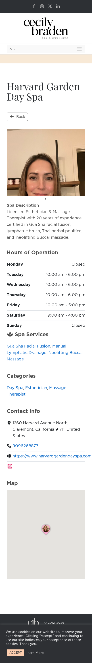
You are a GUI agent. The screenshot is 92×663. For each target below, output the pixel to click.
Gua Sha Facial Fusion (28, 346)
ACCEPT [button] (15, 652)
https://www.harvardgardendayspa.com (52, 456)
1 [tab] (45, 199)
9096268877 (25, 446)
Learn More (34, 653)
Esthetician (36, 388)
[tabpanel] (46, 162)
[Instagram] (10, 467)
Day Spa (15, 388)
